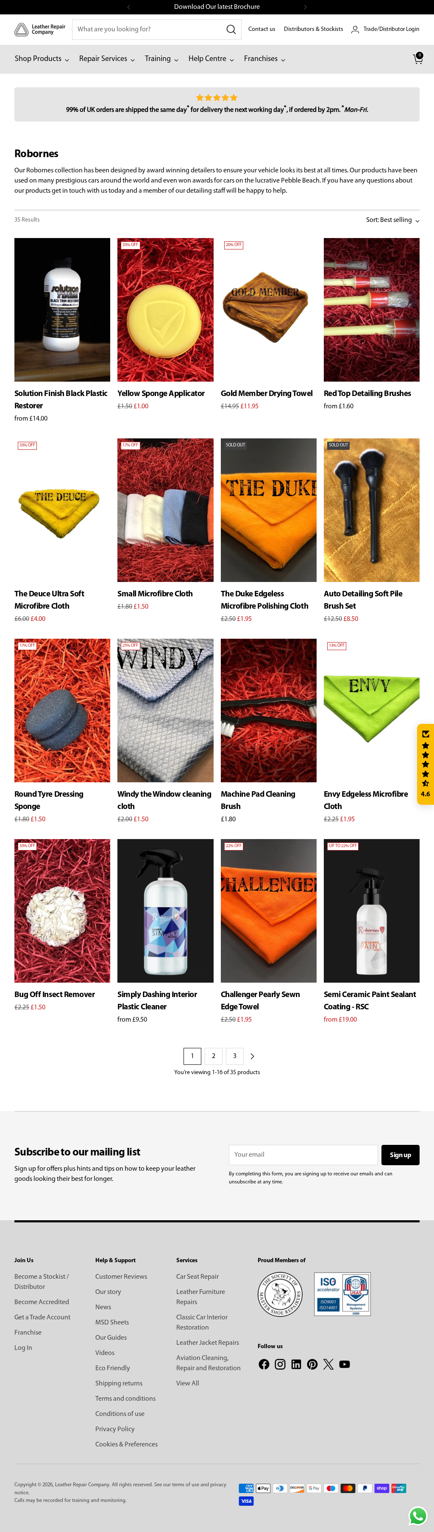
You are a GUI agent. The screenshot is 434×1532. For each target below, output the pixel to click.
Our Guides (111, 1338)
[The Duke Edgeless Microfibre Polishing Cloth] (269, 510)
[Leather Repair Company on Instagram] (280, 1366)
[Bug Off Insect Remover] (62, 911)
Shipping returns (118, 1383)
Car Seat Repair (197, 1277)
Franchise (28, 1333)
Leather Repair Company (82, 1485)
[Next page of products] (252, 1056)
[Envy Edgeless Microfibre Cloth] (372, 711)
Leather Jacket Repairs (207, 1343)
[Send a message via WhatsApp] (418, 1516)
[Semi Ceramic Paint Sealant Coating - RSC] (372, 911)
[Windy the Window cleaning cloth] (165, 711)
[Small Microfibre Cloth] (165, 510)
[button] (425, 764)
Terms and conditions (125, 1399)
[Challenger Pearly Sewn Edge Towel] (269, 911)
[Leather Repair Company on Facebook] (264, 1366)
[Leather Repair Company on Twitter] (328, 1366)
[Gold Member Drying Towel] (269, 310)
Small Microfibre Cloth (154, 594)
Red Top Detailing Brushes (367, 394)
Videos (104, 1353)
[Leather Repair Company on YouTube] (344, 1366)
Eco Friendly (112, 1368)
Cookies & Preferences (126, 1444)
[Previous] (129, 7)
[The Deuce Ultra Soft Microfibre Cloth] (62, 510)
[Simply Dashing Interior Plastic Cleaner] (165, 911)
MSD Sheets (112, 1322)
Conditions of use (120, 1414)
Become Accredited (41, 1302)
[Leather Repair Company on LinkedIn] (296, 1366)
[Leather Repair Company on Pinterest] (312, 1366)
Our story (108, 1292)
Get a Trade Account (42, 1317)
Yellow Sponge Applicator (160, 394)
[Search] (231, 29)
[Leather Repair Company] (39, 29)
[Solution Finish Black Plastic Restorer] (62, 310)
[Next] (305, 7)
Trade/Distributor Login (392, 29)
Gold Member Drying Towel (267, 394)
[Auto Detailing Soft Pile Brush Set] (372, 510)
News (103, 1307)
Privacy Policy (115, 1429)
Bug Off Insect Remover (54, 995)
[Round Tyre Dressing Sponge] (62, 711)
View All (187, 1383)
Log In (23, 1348)
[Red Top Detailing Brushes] (372, 310)
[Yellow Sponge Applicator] (165, 310)
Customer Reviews (121, 1277)
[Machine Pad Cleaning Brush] (269, 711)
